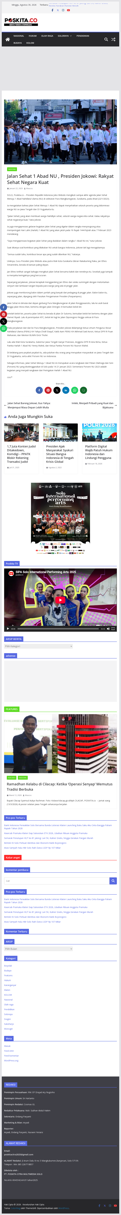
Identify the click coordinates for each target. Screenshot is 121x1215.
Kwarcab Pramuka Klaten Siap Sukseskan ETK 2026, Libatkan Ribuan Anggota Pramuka (45, 833)
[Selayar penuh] (113, 628)
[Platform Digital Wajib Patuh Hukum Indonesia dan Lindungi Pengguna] (99, 425)
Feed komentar (11, 1055)
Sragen (7, 1019)
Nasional (19, 35)
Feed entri (9, 1050)
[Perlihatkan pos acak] (113, 39)
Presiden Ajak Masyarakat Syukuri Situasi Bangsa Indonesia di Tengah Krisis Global (60, 454)
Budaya (18, 42)
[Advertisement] (60, 68)
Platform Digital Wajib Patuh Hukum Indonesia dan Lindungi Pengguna (99, 452)
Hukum (33, 35)
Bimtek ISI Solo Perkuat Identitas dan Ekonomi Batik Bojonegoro (35, 843)
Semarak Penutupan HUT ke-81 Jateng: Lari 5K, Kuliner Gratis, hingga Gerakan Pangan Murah (78, 6)
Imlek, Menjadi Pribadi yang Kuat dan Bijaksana (92, 405)
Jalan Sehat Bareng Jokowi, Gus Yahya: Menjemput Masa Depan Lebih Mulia (29, 405)
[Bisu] (108, 628)
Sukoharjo (9, 1024)
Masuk (7, 1046)
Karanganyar (10, 985)
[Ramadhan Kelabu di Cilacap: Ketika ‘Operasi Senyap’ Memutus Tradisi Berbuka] (60, 743)
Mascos (29, 188)
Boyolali (8, 965)
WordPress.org (11, 1060)
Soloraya (63, 35)
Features (11, 778)
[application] (60, 600)
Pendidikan (83, 35)
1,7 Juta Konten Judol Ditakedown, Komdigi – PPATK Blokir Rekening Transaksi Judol (21, 454)
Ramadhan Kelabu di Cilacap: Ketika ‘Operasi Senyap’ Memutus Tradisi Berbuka (60, 787)
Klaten (7, 990)
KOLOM (30, 42)
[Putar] (7, 628)
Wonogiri (8, 1028)
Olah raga (47, 35)
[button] (70, 36)
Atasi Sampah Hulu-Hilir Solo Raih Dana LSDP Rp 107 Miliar (32, 847)
